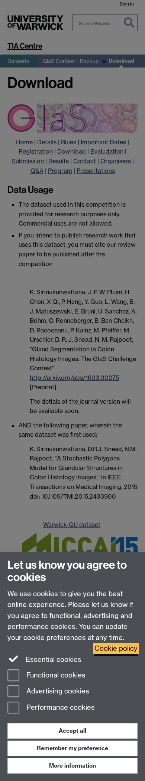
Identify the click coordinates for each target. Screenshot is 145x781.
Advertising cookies (57, 691)
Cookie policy (116, 648)
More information (72, 765)
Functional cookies (55, 675)
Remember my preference (72, 748)
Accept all (72, 730)
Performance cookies (60, 707)
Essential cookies (52, 659)
